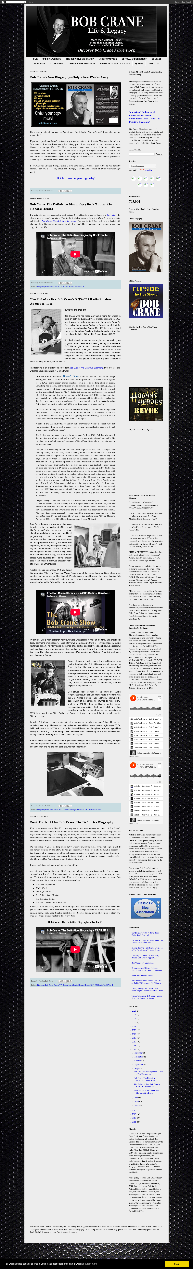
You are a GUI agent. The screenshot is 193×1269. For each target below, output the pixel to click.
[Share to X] (65, 191)
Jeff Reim (111, 214)
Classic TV (58, 286)
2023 (134, 1018)
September (139, 1064)
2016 (134, 1045)
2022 (134, 1022)
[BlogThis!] (62, 191)
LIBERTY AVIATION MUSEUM (81, 63)
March (137, 1105)
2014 (134, 1110)
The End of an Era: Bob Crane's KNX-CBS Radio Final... (147, 1085)
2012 (134, 1118)
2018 (134, 1038)
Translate (148, 169)
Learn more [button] (91, 1264)
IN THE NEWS (56, 63)
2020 (134, 1030)
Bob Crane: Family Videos (142, 975)
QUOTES (139, 63)
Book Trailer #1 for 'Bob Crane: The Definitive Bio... (147, 1091)
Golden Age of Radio (75, 809)
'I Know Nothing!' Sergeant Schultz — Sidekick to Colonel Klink (147, 941)
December (139, 1052)
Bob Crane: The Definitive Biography (59, 220)
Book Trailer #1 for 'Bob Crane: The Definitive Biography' (72, 822)
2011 (134, 1122)
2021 (134, 1026)
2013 (134, 1114)
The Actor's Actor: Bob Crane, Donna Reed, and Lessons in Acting (147, 997)
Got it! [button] (177, 1264)
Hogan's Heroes (68, 286)
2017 (134, 1041)
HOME (35, 59)
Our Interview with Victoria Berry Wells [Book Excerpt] (145, 933)
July (136, 1097)
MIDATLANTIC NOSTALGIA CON (115, 63)
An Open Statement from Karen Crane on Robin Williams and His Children (147, 981)
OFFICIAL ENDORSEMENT (134, 59)
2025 (134, 1010)
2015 (134, 1049)
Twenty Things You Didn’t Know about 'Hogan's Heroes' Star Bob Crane (147, 989)
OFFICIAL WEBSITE (51, 59)
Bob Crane (49, 286)
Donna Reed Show (60, 809)
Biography (40, 286)
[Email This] (59, 191)
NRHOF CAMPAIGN (108, 59)
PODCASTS (39, 63)
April (137, 1101)
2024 (134, 1014)
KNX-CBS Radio (89, 809)
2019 (134, 1034)
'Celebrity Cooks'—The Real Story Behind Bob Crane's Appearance (145, 956)
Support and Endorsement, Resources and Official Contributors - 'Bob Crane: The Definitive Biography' (144, 117)
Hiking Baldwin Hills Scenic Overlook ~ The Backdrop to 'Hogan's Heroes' (147, 949)
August (138, 1068)
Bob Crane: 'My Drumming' (143, 962)
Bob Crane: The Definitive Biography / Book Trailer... (146, 1079)
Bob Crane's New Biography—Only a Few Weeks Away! (69, 77)
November (139, 1056)
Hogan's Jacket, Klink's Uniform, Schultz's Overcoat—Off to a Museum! (147, 969)
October (138, 1060)
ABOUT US (153, 63)
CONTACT (156, 59)
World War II (79, 286)
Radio (98, 809)
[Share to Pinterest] (70, 191)
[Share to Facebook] (67, 191)
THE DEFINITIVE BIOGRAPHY (80, 59)
